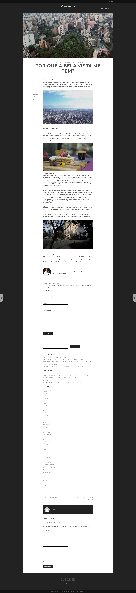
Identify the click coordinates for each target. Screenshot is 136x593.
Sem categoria (47, 472)
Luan (44, 375)
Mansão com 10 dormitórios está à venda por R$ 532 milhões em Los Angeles (69, 375)
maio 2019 (45, 400)
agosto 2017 (46, 422)
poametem (35, 98)
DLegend (71, 62)
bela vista (35, 94)
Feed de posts (47, 482)
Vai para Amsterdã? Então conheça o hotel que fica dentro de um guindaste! (70, 373)
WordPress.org (47, 485)
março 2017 (46, 429)
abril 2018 (46, 419)
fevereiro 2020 (47, 397)
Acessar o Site (109, 8)
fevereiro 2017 (47, 431)
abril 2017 (45, 427)
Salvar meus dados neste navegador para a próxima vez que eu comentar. (63, 562)
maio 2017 (45, 425)
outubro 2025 (47, 390)
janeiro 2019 (46, 405)
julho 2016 (46, 443)
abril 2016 (46, 448)
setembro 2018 (47, 410)
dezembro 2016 (47, 434)
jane (44, 379)
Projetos (45, 469)
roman (45, 377)
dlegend (36, 96)
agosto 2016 (46, 441)
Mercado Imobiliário (48, 464)
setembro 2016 (47, 439)
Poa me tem (80, 62)
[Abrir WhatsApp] (132, 589)
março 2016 (46, 449)
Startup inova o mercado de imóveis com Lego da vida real (64, 382)
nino (44, 373)
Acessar (45, 480)
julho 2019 (46, 398)
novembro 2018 (47, 407)
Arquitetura (46, 457)
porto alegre (35, 99)
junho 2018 (46, 415)
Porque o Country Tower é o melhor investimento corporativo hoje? (63, 359)
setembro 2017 (47, 420)
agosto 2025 (46, 391)
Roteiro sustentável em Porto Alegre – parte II (62, 377)
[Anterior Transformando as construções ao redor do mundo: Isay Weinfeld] (1, 298)
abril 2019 (45, 402)
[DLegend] (68, 6)
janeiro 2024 (46, 393)
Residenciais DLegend (49, 471)
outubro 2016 (47, 437)
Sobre (101, 8)
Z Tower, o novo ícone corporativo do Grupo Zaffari (58, 357)
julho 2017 (46, 424)
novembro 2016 (47, 436)
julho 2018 (46, 413)
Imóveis (45, 460)
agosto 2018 (46, 412)
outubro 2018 (47, 408)
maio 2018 (45, 417)
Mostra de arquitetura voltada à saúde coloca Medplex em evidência (63, 366)
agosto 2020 (46, 395)
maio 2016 (45, 446)
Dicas (44, 459)
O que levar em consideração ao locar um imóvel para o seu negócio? (83, 497)
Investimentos (47, 462)
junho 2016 (46, 444)
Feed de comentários (49, 483)
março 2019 (46, 403)
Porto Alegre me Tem (49, 467)
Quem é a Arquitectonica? (50, 364)
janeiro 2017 (46, 432)
